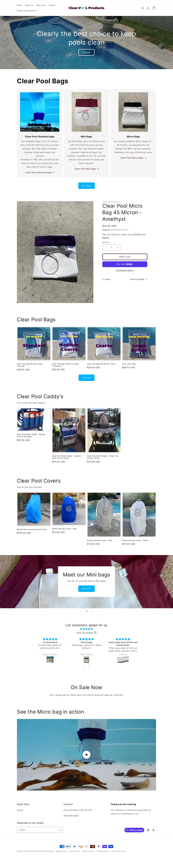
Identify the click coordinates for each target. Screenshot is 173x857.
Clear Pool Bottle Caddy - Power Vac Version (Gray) (102, 457)
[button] (27, 10)
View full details (137, 279)
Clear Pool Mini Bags (85, 169)
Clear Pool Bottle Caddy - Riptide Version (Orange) (31, 435)
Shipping (105, 230)
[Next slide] (92, 611)
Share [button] (107, 279)
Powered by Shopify (46, 851)
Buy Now (86, 185)
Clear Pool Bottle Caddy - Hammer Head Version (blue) (66, 457)
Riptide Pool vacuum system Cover (32, 529)
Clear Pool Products (31, 851)
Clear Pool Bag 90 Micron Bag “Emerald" (29, 365)
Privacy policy (74, 851)
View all (87, 378)
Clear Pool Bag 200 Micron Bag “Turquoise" (65, 365)
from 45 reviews (84, 632)
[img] (86, 629)
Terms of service (88, 851)
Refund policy (61, 851)
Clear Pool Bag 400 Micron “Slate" (101, 364)
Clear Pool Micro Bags (131, 157)
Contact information (118, 851)
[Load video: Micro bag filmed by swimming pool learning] (86, 755)
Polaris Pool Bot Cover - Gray (99, 540)
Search (20, 810)
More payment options (124, 270)
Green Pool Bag (128, 364)
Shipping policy (103, 851)
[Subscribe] (59, 830)
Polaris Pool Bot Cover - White (135, 540)
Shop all (86, 52)
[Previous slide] (81, 611)
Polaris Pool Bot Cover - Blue (64, 529)
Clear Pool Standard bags (38, 172)
